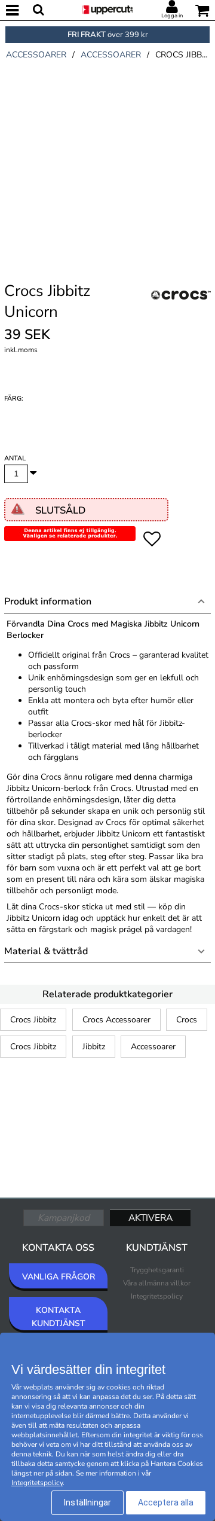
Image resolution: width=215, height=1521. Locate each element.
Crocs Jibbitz (33, 1019)
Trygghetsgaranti (157, 1270)
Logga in (172, 15)
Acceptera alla (166, 1502)
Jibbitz (93, 1046)
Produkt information (47, 601)
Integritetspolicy (157, 1296)
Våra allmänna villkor (157, 1283)
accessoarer (36, 54)
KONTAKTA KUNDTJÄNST (58, 1317)
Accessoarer (153, 1046)
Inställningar (87, 1502)
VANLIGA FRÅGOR (58, 1276)
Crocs (186, 1019)
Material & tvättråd (46, 951)
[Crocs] (181, 308)
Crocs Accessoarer (116, 1019)
